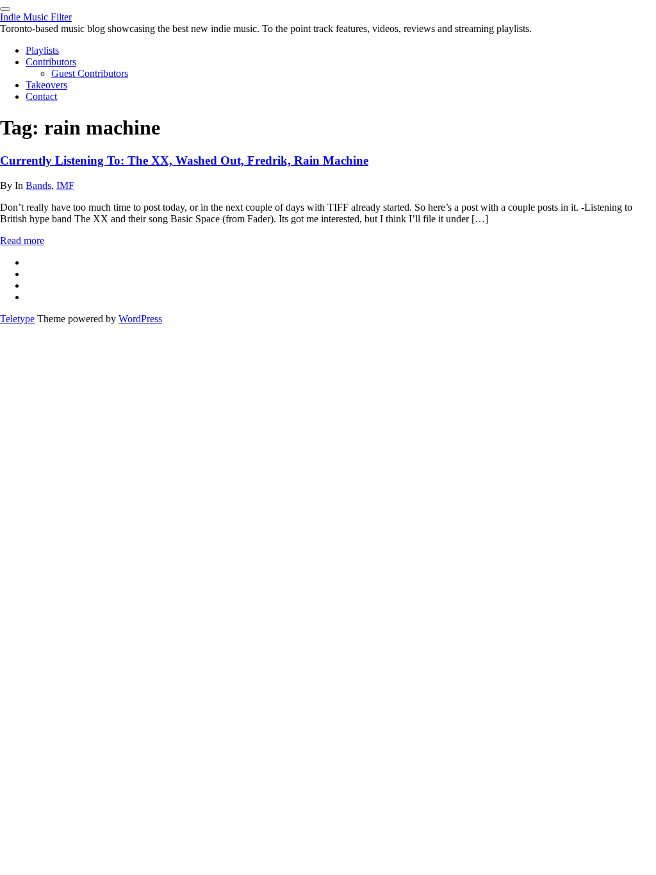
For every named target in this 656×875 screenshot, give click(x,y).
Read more (22, 240)
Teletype (17, 318)
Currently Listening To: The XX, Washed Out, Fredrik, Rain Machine (184, 160)
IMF (65, 185)
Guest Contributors (89, 73)
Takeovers (46, 84)
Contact (41, 96)
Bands (38, 185)
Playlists (42, 50)
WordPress (140, 318)
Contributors (51, 61)
